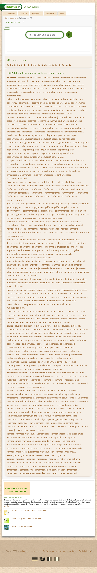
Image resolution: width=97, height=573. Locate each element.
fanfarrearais (37, 192)
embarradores (29, 171)
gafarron (72, 203)
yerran (17, 455)
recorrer (83, 376)
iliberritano (25, 246)
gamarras (21, 214)
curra (10, 325)
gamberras (71, 214)
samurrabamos (64, 405)
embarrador (67, 167)
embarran (37, 174)
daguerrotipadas (47, 142)
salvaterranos (13, 405)
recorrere (46, 379)
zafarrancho (23, 462)
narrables (81, 311)
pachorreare (75, 351)
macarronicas (47, 293)
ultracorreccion (58, 426)
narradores (24, 318)
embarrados (44, 171)
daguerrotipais (14, 146)
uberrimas (22, 426)
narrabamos (39, 311)
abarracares (68, 88)
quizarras (57, 369)
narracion (11, 315)
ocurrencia (76, 325)
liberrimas (45, 282)
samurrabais (49, 405)
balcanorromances (16, 106)
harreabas (38, 225)
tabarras (19, 408)
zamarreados (66, 473)
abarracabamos (51, 77)
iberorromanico (48, 243)
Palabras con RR (15, 22)
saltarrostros (26, 397)
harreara (73, 228)
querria (41, 365)
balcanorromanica (35, 106)
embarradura (57, 171)
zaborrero (54, 458)
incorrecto (42, 257)
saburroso (12, 394)
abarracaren (55, 88)
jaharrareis (22, 271)
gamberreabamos (46, 217)
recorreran (23, 379)
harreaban (26, 225)
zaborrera (30, 458)
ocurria (62, 329)
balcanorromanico (54, 106)
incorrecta (67, 253)
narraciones (23, 315)
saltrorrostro (39, 397)
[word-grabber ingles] (41, 559)
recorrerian (52, 383)
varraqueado (55, 437)
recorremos (61, 376)
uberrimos (45, 426)
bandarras (71, 110)
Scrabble (23, 13)
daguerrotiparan (48, 149)
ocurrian (11, 333)
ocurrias (20, 333)
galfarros (58, 207)
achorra (11, 340)
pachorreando (42, 347)
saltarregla (63, 394)
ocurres (47, 329)
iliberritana (81, 243)
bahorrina (78, 99)
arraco (10, 433)
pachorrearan (46, 351)
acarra (11, 289)
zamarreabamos (43, 469)
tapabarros (76, 419)
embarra (67, 160)
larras (15, 279)
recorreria (12, 383)
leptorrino (70, 279)
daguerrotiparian (31, 156)
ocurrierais (22, 336)
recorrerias (64, 383)
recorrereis (58, 379)
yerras (24, 455)
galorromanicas (45, 210)
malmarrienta (38, 300)
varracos (20, 433)
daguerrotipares (66, 153)
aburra (10, 390)
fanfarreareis (25, 196)
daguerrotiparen (49, 153)
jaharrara (32, 268)
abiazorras (12, 372)
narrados (35, 318)
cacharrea (11, 124)
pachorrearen (46, 354)
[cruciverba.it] (56, 559)
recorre (30, 376)
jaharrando (12, 268)
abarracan (61, 81)
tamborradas (26, 419)
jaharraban (58, 261)
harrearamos (24, 232)
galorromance (71, 207)
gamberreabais (28, 217)
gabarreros (42, 203)
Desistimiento (85, 551)
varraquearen (46, 448)
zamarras (36, 466)
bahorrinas (12, 102)
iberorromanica (14, 243)
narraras (52, 322)
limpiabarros (79, 282)
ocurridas (48, 333)
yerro (54, 455)
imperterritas (13, 250)
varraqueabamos (74, 433)
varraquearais (13, 444)
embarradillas (40, 167)
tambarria (60, 415)
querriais (50, 365)
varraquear (55, 440)
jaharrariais (83, 271)
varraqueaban (13, 437)
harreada (57, 225)
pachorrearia (75, 354)
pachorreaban (13, 343)
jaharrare (11, 271)
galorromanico (62, 210)
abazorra (12, 99)
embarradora (81, 167)
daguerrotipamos (30, 146)
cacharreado (39, 128)
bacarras (67, 99)
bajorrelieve (25, 102)
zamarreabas (73, 469)
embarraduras (73, 171)
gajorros (19, 207)
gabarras (20, 203)
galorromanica (30, 210)
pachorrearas (60, 351)
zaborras (20, 458)
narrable (71, 311)
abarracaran (65, 84)
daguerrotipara (14, 149)
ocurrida (38, 333)
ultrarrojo (11, 430)
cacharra (41, 120)
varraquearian (47, 451)
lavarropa (24, 279)
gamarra (11, 214)
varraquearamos (30, 444)
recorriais (20, 387)
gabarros (62, 203)
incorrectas (30, 257)
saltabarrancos (49, 394)
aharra (10, 261)
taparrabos (23, 422)
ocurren (66, 325)
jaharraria (72, 271)
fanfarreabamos (53, 185)
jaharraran (70, 268)
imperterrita (77, 246)
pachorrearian (47, 358)
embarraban (43, 164)
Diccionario (51, 13)
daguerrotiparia (14, 156)
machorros (56, 297)
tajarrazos (81, 408)
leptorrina (47, 279)
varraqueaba (43, 433)
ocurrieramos (35, 336)
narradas (51, 315)
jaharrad (81, 261)
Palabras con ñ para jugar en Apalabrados (25, 518)
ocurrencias (12, 329)
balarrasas (62, 102)
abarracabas (80, 77)
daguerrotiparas (66, 149)
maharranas (82, 297)
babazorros (47, 99)
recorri (84, 383)
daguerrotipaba (14, 138)
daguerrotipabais (31, 138)
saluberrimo (13, 401)
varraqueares (61, 448)
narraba (17, 311)
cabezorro (79, 117)
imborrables (63, 246)
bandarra (60, 110)
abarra (10, 117)
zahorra (58, 462)
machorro (45, 297)
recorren (73, 376)
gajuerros (39, 207)
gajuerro (29, 207)
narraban (50, 311)
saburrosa (61, 390)
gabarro (53, 203)
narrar (82, 318)
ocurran (40, 325)
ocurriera (11, 336)
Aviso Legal (35, 551)
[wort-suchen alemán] (34, 559)
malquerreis (13, 307)
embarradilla (26, 167)
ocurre (57, 325)
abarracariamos (28, 92)
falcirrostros (50, 182)
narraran (43, 322)
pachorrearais (13, 351)
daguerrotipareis (31, 153)
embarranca (50, 174)
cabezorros (12, 120)
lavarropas (35, 279)
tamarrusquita (74, 412)
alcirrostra (12, 182)
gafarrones (83, 203)
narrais (44, 318)
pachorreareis (13, 354)
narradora (82, 315)
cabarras (20, 117)
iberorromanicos (66, 243)
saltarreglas (75, 394)
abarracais (35, 81)
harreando (54, 228)
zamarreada (25, 473)
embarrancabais (15, 178)
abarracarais (35, 84)
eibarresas (45, 160)
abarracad (12, 81)
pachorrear (55, 347)
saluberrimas (81, 397)
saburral (20, 390)
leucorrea (11, 282)
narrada (42, 315)
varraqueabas (28, 437)
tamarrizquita (13, 412)
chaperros (12, 160)
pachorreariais (14, 358)
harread (48, 225)
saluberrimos (26, 401)
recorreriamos (38, 383)
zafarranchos (36, 462)
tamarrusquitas (14, 415)
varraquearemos (30, 448)
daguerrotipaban (49, 138)
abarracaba (23, 77)
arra (9, 279)
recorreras (35, 379)
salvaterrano (81, 401)
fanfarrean (64, 189)
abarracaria (80, 88)
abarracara (23, 84)
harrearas (48, 232)
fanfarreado (24, 189)
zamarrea (71, 466)
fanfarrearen (57, 196)
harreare (59, 232)
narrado (61, 315)
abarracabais (36, 77)
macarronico (61, 293)
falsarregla (62, 182)
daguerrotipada (29, 142)
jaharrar (23, 268)
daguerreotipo (38, 135)
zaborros (11, 462)
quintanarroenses (33, 369)
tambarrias (71, 415)
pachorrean (28, 347)
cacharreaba (24, 124)
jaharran (78, 264)
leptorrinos (81, 279)
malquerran (40, 304)
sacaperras (35, 394)
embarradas (13, 167)
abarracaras (78, 84)
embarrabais (13, 164)
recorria (11, 387)
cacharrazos (76, 120)
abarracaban (67, 77)
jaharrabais (31, 261)
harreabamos (13, 225)
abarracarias (57, 92)
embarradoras (14, 171)
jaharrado (34, 264)
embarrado (54, 167)
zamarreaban (58, 469)
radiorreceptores (43, 372)
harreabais (76, 221)
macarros (11, 297)
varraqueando (42, 440)
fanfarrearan (68, 192)
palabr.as (24, 551)
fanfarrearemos (41, 196)
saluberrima (68, 397)
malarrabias (24, 300)
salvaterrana (53, 401)
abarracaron (71, 92)
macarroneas (67, 289)
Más (62, 13)
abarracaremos (39, 88)
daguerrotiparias (49, 156)
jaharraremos (35, 271)
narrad (33, 315)
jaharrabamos (45, 261)
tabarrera (29, 408)
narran (64, 318)
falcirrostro (37, 182)
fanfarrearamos (52, 192)
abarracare (12, 88)
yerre (31, 455)
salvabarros (40, 401)
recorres (75, 383)
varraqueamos (14, 440)
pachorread (42, 343)
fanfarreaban (68, 185)
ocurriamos (82, 329)
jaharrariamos (13, 275)
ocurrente (24, 329)
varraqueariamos (30, 451)
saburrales (30, 390)
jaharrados (45, 264)
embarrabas (57, 164)
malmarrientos (14, 304)
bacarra (58, 99)
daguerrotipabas (67, 138)
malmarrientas (53, 300)
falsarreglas (75, 182)
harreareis (70, 232)
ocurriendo (80, 333)
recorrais (66, 372)
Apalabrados (9, 13)
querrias (83, 365)
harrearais (12, 232)
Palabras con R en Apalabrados (21, 526)
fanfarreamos (50, 189)
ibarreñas (21, 239)
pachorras (22, 340)
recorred (39, 376)
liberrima (33, 282)
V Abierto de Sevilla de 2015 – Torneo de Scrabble (28, 511)
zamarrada (12, 466)
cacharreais (52, 128)
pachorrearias (62, 358)
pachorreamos (14, 347)
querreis (59, 361)
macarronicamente (29, 293)
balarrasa (50, 102)
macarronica (13, 293)
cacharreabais (38, 124)
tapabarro (65, 419)
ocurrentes (36, 329)
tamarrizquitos (59, 412)
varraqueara (69, 440)
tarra (32, 422)
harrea (55, 221)
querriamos (62, 365)
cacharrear (27, 131)
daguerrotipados (81, 142)
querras (42, 361)
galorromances (14, 210)
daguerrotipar (81, 146)
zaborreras (42, 458)
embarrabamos (28, 164)
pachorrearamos (30, 351)
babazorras (23, 99)
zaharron (48, 462)
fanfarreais (37, 189)
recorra (57, 372)
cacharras (52, 120)
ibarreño (31, 239)
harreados (12, 228)
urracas (40, 430)
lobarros (19, 286)
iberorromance (55, 239)
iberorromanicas (31, 243)
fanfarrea (11, 185)
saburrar (41, 390)
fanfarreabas (82, 185)
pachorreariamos (30, 358)
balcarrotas (70, 106)
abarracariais (13, 92)
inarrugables (25, 253)
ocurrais (19, 325)
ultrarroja (72, 426)
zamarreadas (38, 473)
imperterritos (41, 250)
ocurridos (68, 333)
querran (33, 361)
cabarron (29, 117)
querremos (70, 361)
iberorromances (72, 239)
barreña (11, 239)
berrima (11, 426)
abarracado (23, 81)
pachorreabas (28, 343)
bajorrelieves (38, 102)
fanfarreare (12, 196)
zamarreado (52, 473)
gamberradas (58, 214)
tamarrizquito (43, 412)
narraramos (31, 322)
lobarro (10, 286)
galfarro (49, 207)
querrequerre (13, 365)
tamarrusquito (30, 415)
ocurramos (29, 325)
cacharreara (39, 131)
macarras (21, 289)
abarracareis (25, 88)
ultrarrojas (83, 426)
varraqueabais (58, 433)
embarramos (24, 174)
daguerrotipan (48, 146)
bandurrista (47, 113)
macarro (31, 289)
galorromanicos (78, 210)
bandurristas (60, 113)
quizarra (47, 369)
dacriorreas (24, 135)
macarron (41, 289)
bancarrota (36, 110)
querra (24, 361)
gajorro (10, 207)
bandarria (82, 110)
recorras (21, 376)
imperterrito (27, 250)
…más (6, 506)
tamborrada (12, 419)
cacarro (22, 120)
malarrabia (12, 300)
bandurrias (34, 113)
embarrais (12, 174)
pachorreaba (46, 340)
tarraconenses (58, 422)
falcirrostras (25, 182)
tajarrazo (70, 408)
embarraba (78, 160)
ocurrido (58, 333)
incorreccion (39, 253)
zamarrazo (47, 466)
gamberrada (44, 214)
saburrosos (23, 394)
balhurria (81, 106)
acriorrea (12, 135)
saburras (51, 390)
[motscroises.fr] (48, 559)
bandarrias (12, 113)
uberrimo (33, 426)
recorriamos (33, 387)
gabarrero (30, 203)
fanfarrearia (12, 200)
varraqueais (69, 437)
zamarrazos (60, 466)
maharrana (69, 297)
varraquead (42, 437)
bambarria (12, 110)
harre (48, 221)
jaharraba (20, 261)
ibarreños (41, 239)
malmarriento (69, 300)
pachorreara (69, 347)
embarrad (69, 164)
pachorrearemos (30, 354)
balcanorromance (76, 102)
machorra (22, 297)
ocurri (55, 329)
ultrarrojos (22, 430)
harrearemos (82, 232)
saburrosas (73, 390)
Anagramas (36, 13)
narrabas (61, 311)
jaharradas (22, 264)
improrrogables (72, 250)
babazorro (35, 99)
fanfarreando (76, 189)
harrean (44, 228)
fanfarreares (71, 196)
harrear (64, 228)
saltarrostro (12, 397)
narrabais (27, 311)
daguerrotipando (64, 146)
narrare (62, 322)
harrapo (30, 221)
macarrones (81, 289)
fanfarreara (23, 192)
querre (50, 361)
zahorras (67, 462)
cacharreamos (67, 128)
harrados (20, 221)
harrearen (12, 235)
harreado (79, 225)
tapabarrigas (52, 419)
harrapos (39, 221)
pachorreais (69, 343)
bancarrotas (49, 110)
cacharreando (13, 131)
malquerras (53, 304)
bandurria (23, 113)
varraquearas (60, 444)
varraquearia (75, 448)
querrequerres (29, 365)
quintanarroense (15, 369)
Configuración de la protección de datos (59, 551)
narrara (10, 322)
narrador (71, 315)
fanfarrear (12, 192)
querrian (73, 365)
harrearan (37, 232)
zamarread (12, 473)
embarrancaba (64, 174)
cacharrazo (63, 120)
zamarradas (24, 466)
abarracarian (43, 92)
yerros (61, 455)
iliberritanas (12, 246)
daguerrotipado (63, 142)
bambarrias (24, 110)
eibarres (23, 160)
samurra (25, 405)
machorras (33, 297)
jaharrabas (70, 261)
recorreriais (24, 383)
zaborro (76, 458)
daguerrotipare (14, 153)
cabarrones (41, 117)
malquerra (28, 304)
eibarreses (56, 160)
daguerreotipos (54, 135)
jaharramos (67, 264)
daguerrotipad (14, 142)
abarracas (11, 95)
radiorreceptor (26, 372)
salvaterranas (67, 401)
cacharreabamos (54, 124)
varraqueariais (14, 451)
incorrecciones (53, 253)
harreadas (69, 225)
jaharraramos (56, 268)
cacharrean (80, 128)
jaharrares (61, 271)
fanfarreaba (23, 185)
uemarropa (13, 361)
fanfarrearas (82, 192)
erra (9, 455)
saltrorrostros (54, 397)
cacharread (26, 128)
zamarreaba (13, 469)
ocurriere (71, 336)
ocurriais (71, 329)
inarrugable (12, 253)
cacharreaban (70, 124)
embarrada (80, 164)
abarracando (73, 81)
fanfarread (12, 189)
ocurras (49, 325)
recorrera (11, 379)
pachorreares (61, 354)
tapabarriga (39, 419)
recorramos (78, 372)
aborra (10, 458)
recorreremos (72, 379)
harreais (22, 228)
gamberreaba (13, 217)
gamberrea (83, 214)
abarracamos (48, 81)
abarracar (11, 84)
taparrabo (11, 422)
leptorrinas (58, 279)
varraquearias (62, 451)
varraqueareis (13, 448)
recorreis (49, 376)
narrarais (19, 322)
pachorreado (55, 343)
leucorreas (23, 282)
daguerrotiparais (31, 149)
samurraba (36, 405)
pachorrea (33, 340)
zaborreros (65, 458)
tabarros (60, 408)
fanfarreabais (36, 185)
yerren (39, 455)
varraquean (28, 440)
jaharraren (49, 271)
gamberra (32, 214)
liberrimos (67, 282)
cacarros (32, 120)
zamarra (77, 462)
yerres (47, 455)
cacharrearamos (69, 131)
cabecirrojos (66, 117)
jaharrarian (27, 275)
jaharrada (11, 264)
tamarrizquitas (28, 412)
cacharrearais (53, 131)
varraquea (30, 433)
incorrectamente (15, 257)
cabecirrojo (53, 117)
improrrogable (56, 250)
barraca (11, 77)
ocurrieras (61, 336)
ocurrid (29, 333)
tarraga (69, 422)
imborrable (50, 246)
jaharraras (81, 268)
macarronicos (75, 293)
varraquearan (46, 444)
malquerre (65, 304)
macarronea (54, 289)
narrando (73, 318)
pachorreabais (61, 340)
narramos (54, 318)
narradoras (12, 318)
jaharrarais (43, 268)
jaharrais (56, 264)
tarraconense (42, 422)
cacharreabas (13, 128)
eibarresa (33, 160)
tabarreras (41, 408)
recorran (11, 376)
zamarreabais (26, 469)
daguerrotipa (69, 135)
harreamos (33, 228)
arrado (11, 221)
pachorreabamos (77, 340)
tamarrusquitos (46, 415)
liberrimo (55, 282)
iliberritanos (37, 246)
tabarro (51, 408)
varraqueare (75, 444)
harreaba (64, 221)
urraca (32, 430)
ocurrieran (49, 336)
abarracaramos (50, 84)
